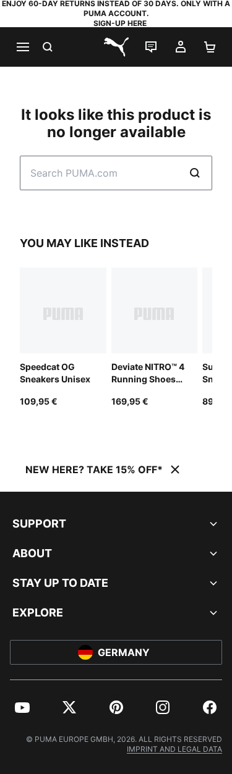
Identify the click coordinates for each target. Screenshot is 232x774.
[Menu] (22, 47)
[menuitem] (22, 707)
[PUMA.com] (116, 47)
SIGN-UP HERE (120, 23)
